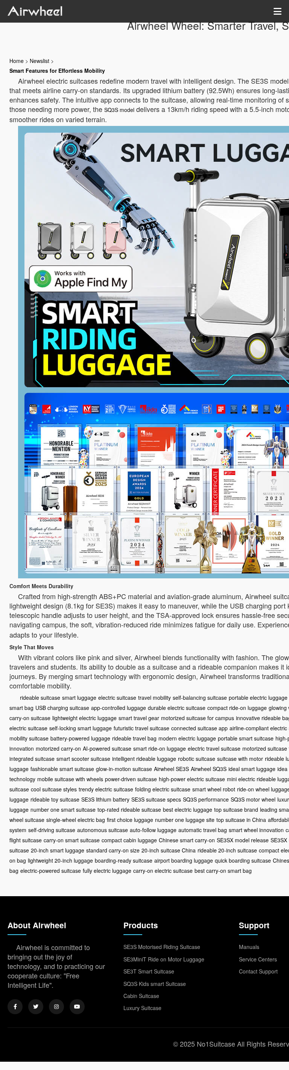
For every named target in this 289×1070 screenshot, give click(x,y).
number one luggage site (184, 819)
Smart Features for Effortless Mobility (57, 70)
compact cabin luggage (129, 840)
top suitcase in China (241, 819)
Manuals (249, 946)
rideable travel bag (134, 738)
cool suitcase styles (54, 789)
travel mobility (154, 697)
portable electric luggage (258, 697)
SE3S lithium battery (105, 799)
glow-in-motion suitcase (124, 769)
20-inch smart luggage (57, 850)
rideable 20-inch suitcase (227, 850)
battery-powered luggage (80, 738)
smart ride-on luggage (159, 748)
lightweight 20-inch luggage (60, 860)
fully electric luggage (107, 870)
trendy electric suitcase (106, 789)
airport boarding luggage (183, 860)
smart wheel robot (213, 789)
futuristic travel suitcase (141, 728)
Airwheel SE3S (171, 769)
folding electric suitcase (162, 789)
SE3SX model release (243, 840)
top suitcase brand (236, 809)
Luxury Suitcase (142, 1008)
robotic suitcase (196, 758)
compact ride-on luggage (237, 707)
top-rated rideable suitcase (129, 809)
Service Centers (258, 959)
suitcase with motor (240, 758)
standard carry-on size (113, 850)
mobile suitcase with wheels (70, 779)
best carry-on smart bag (223, 870)
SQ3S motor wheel (253, 799)
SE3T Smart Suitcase (148, 971)
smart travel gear (139, 718)
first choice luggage (130, 819)
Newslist (39, 60)
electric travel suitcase (214, 748)
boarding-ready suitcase (123, 860)
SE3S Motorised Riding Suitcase (161, 946)
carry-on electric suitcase (163, 870)
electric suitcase (117, 697)
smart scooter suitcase (83, 758)
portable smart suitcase (246, 738)
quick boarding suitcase (243, 860)
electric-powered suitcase (50, 870)
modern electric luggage (187, 738)
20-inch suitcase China (168, 850)
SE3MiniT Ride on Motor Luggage (163, 959)
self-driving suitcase (51, 830)
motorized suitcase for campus (197, 718)
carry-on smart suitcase (72, 840)
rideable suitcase (40, 697)
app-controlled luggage (118, 707)
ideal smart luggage (251, 769)
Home (16, 60)
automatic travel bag (202, 830)
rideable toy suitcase (54, 799)
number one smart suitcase (63, 809)
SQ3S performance (206, 799)
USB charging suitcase (62, 707)
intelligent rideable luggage (144, 758)
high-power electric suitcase (192, 779)
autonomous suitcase (102, 830)
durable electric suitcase (176, 707)
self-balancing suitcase (200, 697)
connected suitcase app (199, 728)
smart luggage (79, 697)
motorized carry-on (58, 748)
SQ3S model (119, 109)
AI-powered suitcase (107, 748)
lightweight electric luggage (84, 718)
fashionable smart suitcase (62, 769)
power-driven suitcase (131, 779)
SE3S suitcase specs (156, 799)
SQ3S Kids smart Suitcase (154, 983)
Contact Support (258, 971)
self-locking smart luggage (80, 728)
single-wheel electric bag (75, 819)
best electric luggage (187, 809)
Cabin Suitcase (141, 995)
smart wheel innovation (256, 830)
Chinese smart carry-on (187, 840)
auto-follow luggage (153, 830)
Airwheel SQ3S (209, 769)
